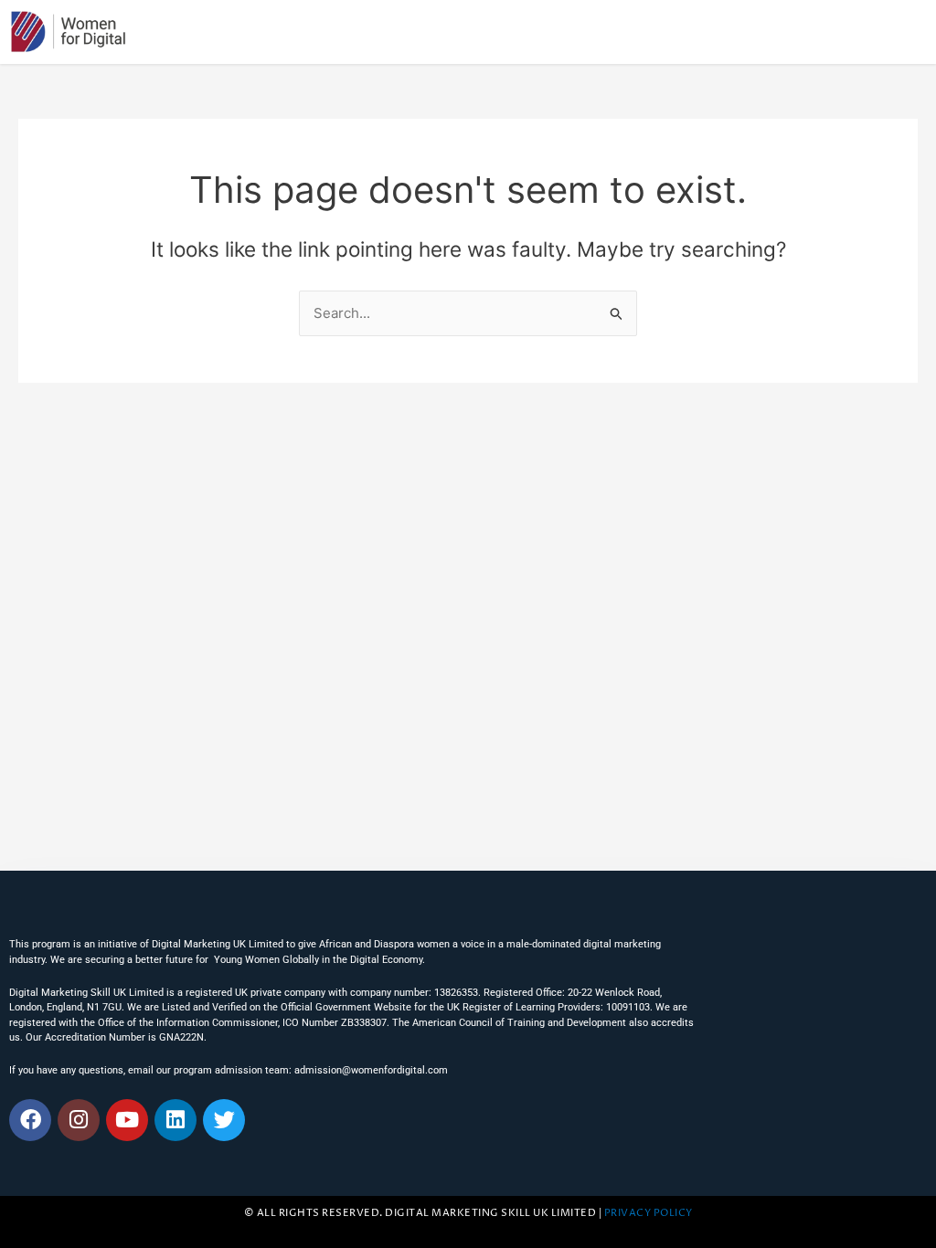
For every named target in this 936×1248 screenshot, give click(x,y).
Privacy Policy (648, 1213)
